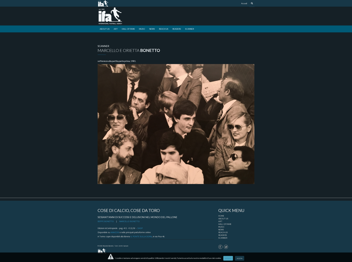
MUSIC (142, 29)
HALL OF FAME (128, 29)
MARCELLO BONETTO (129, 221)
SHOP (140, 228)
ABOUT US (105, 29)
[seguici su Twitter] (226, 247)
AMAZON (115, 232)
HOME (221, 216)
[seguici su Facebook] (220, 247)
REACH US (163, 29)
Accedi (244, 3)
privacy (228, 258)
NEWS (152, 29)
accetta (239, 258)
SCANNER (189, 29)
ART (116, 29)
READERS (176, 29)
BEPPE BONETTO (106, 221)
